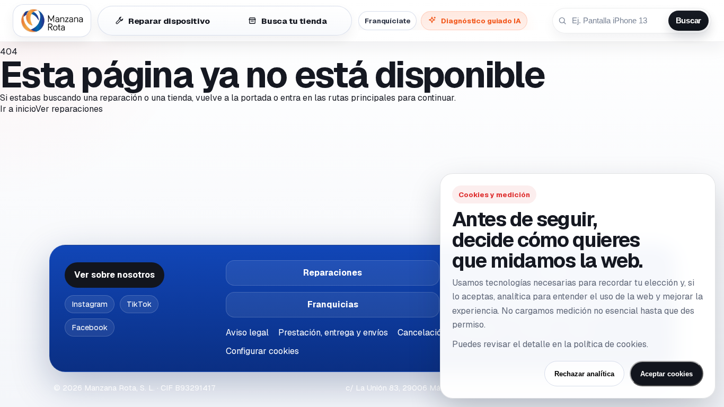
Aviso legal (247, 332)
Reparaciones (332, 272)
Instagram (90, 304)
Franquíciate (387, 20)
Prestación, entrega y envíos (333, 332)
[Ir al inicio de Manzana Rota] (52, 20)
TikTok (139, 304)
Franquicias (332, 304)
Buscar (688, 20)
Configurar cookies (262, 351)
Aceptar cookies (666, 374)
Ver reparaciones (69, 108)
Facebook (90, 327)
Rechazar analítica (584, 374)
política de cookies (610, 344)
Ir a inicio (18, 108)
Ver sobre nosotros (114, 274)
